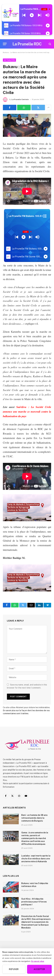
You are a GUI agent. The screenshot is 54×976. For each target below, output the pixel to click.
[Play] (31, 15)
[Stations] (44, 216)
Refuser (14, 969)
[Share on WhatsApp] (24, 107)
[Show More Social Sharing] (48, 107)
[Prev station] (39, 15)
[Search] (49, 44)
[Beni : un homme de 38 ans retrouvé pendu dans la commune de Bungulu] (11, 818)
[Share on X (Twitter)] (38, 107)
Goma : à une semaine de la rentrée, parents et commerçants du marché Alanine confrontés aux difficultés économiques (34, 838)
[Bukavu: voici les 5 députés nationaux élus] (11, 887)
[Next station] (23, 15)
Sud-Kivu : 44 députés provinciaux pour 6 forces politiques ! (34, 902)
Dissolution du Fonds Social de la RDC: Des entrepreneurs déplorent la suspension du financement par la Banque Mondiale (36, 922)
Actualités (9, 60)
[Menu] (5, 44)
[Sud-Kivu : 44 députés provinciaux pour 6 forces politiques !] (11, 902)
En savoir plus (37, 961)
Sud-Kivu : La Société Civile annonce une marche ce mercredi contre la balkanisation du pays (27, 411)
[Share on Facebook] (9, 107)
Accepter (39, 969)
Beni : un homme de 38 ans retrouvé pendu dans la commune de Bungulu (34, 818)
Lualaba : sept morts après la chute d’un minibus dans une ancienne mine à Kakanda (35, 859)
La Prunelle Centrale (20, 99)
